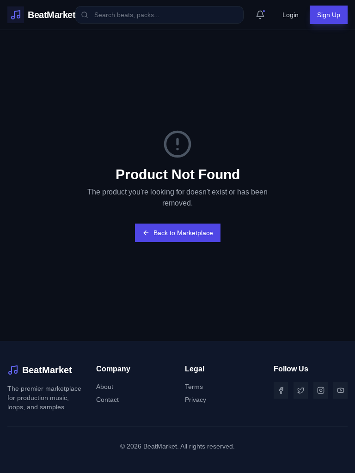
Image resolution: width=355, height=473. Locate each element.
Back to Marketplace (183, 232)
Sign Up (328, 14)
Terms (194, 386)
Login (290, 14)
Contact (107, 399)
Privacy (195, 399)
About (104, 386)
